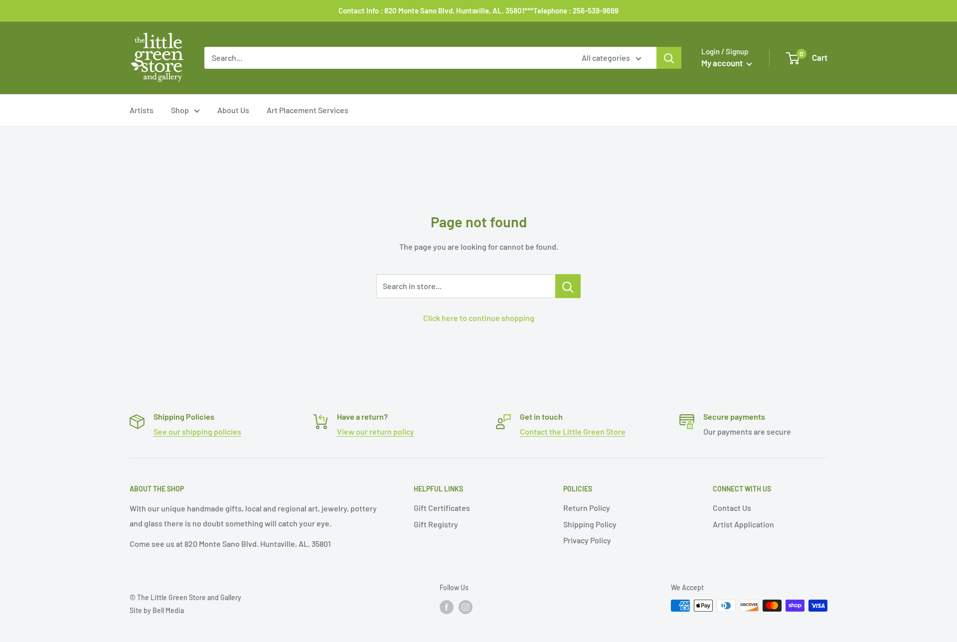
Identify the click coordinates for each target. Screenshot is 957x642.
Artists (142, 110)
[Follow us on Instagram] (466, 607)
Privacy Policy (587, 540)
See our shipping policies (197, 431)
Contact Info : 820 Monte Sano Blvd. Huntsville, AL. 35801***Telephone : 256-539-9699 (478, 10)
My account (722, 63)
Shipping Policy (590, 524)
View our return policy (375, 431)
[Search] (668, 58)
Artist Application (743, 524)
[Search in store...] (568, 286)
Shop (180, 110)
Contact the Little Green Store (573, 431)
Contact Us (732, 507)
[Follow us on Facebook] (447, 607)
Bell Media (168, 610)
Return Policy (586, 507)
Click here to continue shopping (478, 317)
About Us (233, 110)
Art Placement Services (307, 110)
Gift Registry (436, 524)
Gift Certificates (442, 507)
